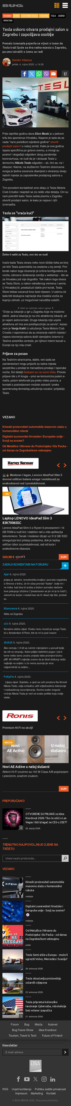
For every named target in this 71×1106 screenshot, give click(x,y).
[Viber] (46, 73)
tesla (53, 15)
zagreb (61, 15)
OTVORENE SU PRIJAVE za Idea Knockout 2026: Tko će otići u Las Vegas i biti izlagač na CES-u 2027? (46, 818)
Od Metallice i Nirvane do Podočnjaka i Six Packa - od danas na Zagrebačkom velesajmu (35, 448)
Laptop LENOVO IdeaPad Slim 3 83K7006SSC (27, 520)
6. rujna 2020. (18, 574)
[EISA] (35, 1066)
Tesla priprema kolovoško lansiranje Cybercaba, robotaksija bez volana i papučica (46, 1006)
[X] (35, 1079)
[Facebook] (24, 73)
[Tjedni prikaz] (56, 5)
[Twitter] (31, 73)
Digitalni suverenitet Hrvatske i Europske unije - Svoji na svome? (45, 908)
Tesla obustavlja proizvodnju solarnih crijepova (43, 980)
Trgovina (44, 15)
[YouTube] (27, 1079)
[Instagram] (44, 1079)
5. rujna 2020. (17, 623)
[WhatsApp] (39, 73)
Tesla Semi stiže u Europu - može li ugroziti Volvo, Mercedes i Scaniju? (47, 957)
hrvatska (7, 20)
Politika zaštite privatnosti (50, 1089)
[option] (35, 516)
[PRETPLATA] (65, 1052)
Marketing (37, 1093)
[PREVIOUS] (58, 465)
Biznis (16, 15)
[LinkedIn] (52, 1079)
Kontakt (51, 1093)
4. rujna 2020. (22, 677)
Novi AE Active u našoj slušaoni (25, 767)
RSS (5, 1089)
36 (20, 991)
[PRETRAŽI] (65, 858)
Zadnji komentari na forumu (25, 564)
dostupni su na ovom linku (40, 372)
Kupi (64, 557)
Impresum (21, 1093)
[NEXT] (65, 465)
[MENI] (65, 5)
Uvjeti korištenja (21, 1089)
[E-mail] (53, 73)
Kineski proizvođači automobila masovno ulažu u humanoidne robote (45, 886)
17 (65, 74)
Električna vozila (30, 15)
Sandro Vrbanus (22, 60)
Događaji (7, 15)
